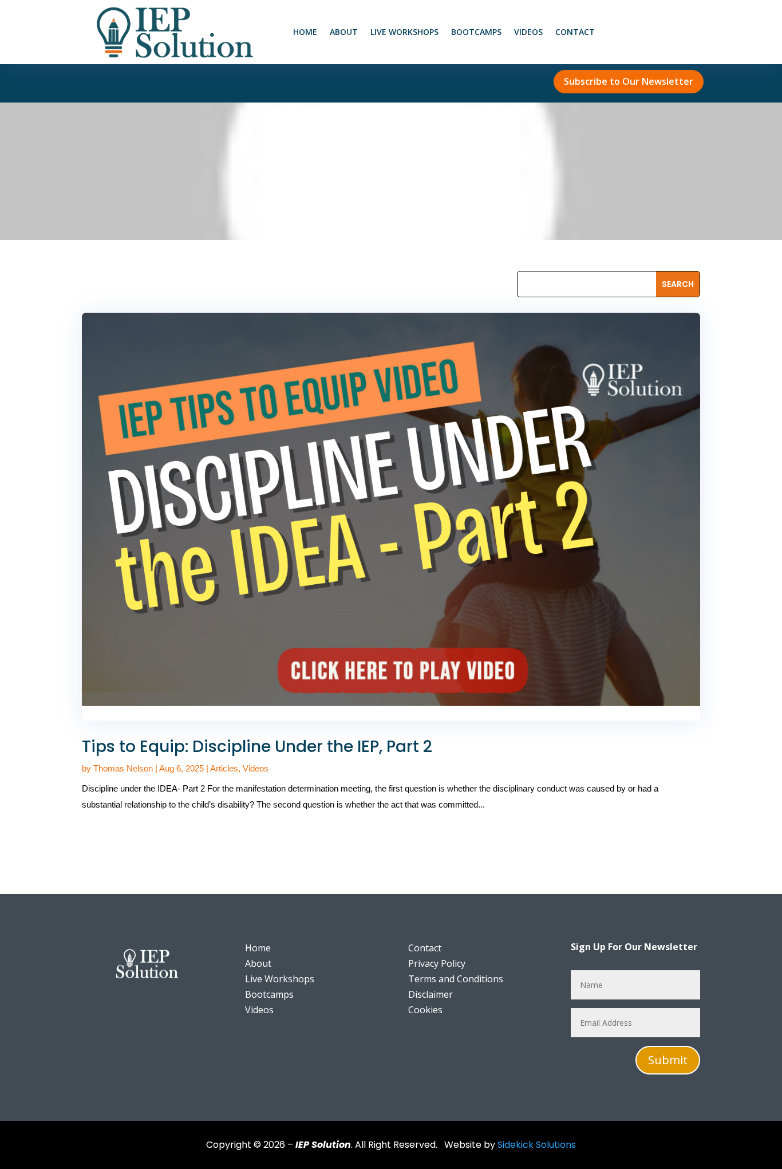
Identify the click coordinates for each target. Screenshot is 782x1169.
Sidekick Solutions (536, 1144)
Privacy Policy (436, 963)
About (344, 32)
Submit (668, 1060)
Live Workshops (404, 32)
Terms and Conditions (455, 979)
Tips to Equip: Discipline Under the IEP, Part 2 (257, 746)
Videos (528, 32)
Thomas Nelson (123, 768)
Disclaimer (430, 994)
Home (305, 32)
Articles (224, 768)
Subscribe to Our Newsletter (628, 81)
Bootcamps (476, 32)
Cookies (425, 1009)
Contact (575, 32)
